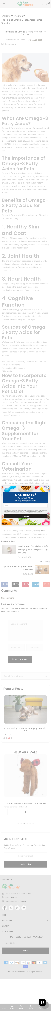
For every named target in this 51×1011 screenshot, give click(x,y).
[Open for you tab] (42, 1002)
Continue (25, 516)
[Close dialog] (47, 487)
